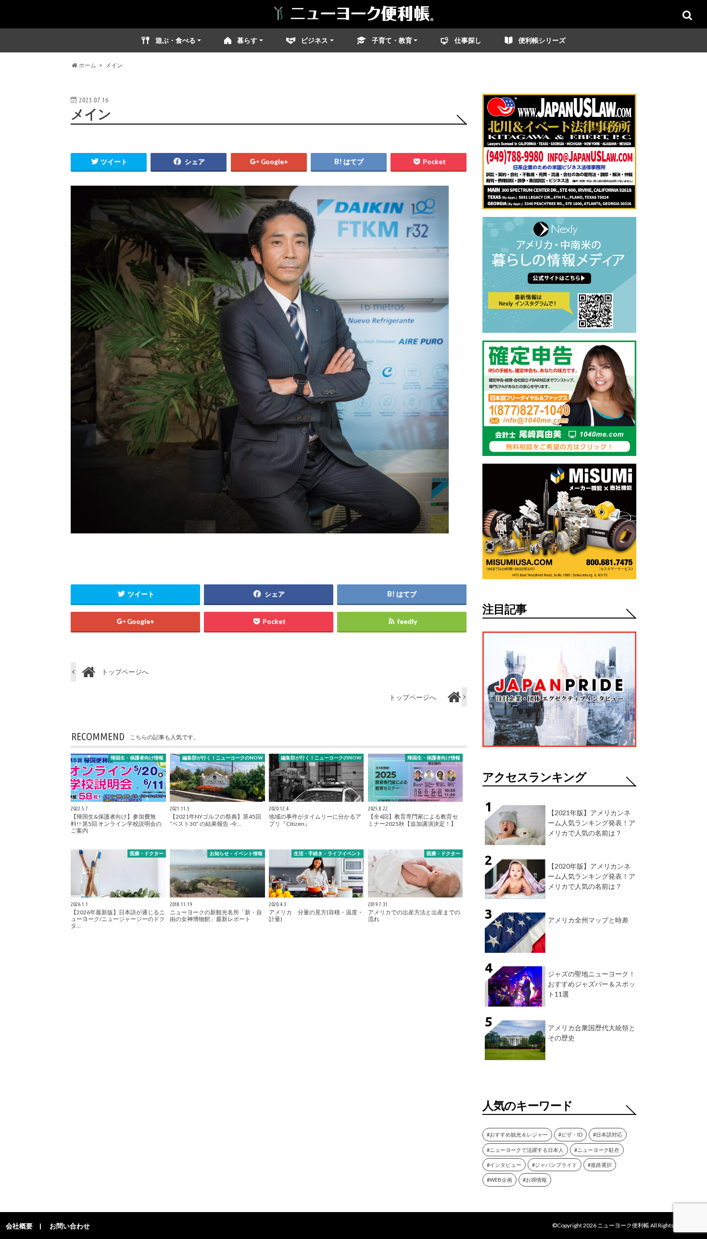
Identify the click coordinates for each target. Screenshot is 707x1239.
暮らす (247, 40)
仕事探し (467, 40)
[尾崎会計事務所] (559, 450)
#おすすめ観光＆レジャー (517, 1134)
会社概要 (19, 1226)
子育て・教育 (392, 40)
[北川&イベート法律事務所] (559, 203)
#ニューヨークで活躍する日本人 (525, 1150)
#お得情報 (535, 1179)
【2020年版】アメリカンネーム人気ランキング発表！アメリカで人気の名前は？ (591, 876)
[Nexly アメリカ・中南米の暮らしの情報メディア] (559, 326)
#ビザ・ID (570, 1134)
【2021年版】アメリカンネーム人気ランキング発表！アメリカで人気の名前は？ (591, 823)
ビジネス (314, 40)
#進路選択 (600, 1165)
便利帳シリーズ (542, 40)
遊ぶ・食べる (175, 40)
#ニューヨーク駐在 (596, 1150)
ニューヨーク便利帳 (623, 1225)
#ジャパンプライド (554, 1165)
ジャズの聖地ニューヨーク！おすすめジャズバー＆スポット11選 (591, 984)
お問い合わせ (70, 1226)
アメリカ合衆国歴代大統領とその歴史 (591, 1033)
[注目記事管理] (559, 748)
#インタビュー (504, 1165)
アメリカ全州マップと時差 (588, 920)
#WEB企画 (499, 1179)
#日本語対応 (607, 1134)
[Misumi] (559, 573)
